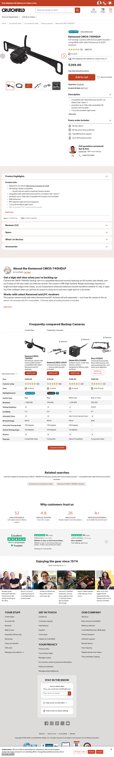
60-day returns (87, 643)
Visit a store (43, 635)
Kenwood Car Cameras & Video (41, 484)
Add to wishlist (106, 77)
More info (72, 114)
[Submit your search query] (77, 10)
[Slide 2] (19, 86)
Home (4, 23)
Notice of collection (46, 667)
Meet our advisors (88, 626)
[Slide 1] (10, 86)
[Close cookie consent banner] (111, 749)
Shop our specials (11, 643)
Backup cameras (47, 23)
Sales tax (42, 734)
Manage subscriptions (13, 652)
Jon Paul (27, 272)
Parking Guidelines (9, 407)
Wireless (6, 434)
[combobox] (58, 10)
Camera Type (7, 398)
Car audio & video (15, 23)
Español (42, 630)
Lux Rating (6, 412)
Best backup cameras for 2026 (37, 186)
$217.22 (84, 88)
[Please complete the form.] (69, 693)
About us (84, 617)
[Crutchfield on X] (62, 723)
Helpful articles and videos (91, 652)
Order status (9, 617)
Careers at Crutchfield (47, 639)
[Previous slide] (2, 56)
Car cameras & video (31, 23)
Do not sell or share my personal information (55, 662)
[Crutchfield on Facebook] (46, 723)
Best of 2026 (73, 32)
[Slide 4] (38, 86)
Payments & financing (13, 635)
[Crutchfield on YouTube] (68, 723)
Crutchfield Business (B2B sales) (93, 630)
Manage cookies (45, 658)
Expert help (82, 151)
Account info (10, 621)
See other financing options (78, 71)
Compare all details (57, 448)
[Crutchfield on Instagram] (52, 723)
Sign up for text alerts (55, 703)
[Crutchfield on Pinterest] (57, 723)
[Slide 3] (28, 86)
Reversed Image (8, 421)
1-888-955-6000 (88, 155)
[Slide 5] (47, 86)
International (43, 626)
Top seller (51, 393)
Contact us (43, 617)
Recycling (8, 639)
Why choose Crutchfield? (91, 621)
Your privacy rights (46, 653)
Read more (9, 212)
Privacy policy (44, 649)
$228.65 (80, 85)
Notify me (97, 372)
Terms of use (52, 734)
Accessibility (63, 734)
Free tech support (88, 639)
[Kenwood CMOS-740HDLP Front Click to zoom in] (33, 56)
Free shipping (19, 3)
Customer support (46, 621)
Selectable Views (9, 416)
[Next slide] (63, 56)
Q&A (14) (88, 49)
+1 (57, 393)
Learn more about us (56, 565)
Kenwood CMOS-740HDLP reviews (70, 484)
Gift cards (8, 648)
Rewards (8, 626)
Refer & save (9, 630)
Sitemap (72, 734)
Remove (64, 342)
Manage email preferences (49, 671)
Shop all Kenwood (87, 32)
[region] (57, 587)
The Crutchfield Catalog (90, 657)
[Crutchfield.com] (13, 10)
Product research (87, 635)
